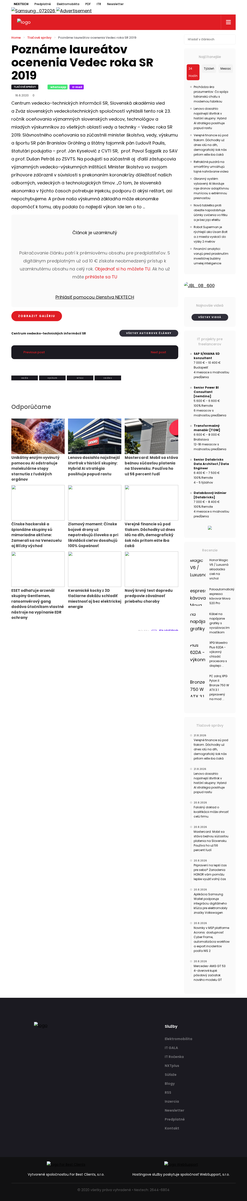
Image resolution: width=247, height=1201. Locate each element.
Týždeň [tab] (209, 68)
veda (24, 377)
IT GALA (171, 1047)
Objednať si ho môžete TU (122, 269)
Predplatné (42, 4)
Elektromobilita (68, 4)
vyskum (52, 377)
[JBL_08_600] (210, 285)
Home (16, 37)
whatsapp (58, 87)
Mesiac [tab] (225, 68)
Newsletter (115, 4)
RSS (168, 1092)
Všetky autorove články (149, 333)
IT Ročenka (174, 1056)
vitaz (80, 377)
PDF (88, 4)
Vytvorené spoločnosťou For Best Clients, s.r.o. (66, 1174)
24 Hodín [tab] (193, 72)
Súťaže (171, 1074)
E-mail (77, 87)
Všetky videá (209, 317)
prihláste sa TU (101, 277)
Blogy (170, 1083)
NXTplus (172, 1065)
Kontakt (172, 1128)
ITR (99, 4)
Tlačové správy (39, 37)
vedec (107, 377)
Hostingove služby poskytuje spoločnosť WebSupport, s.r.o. (181, 1174)
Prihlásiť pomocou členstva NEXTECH (94, 297)
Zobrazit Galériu (36, 316)
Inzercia (172, 1101)
